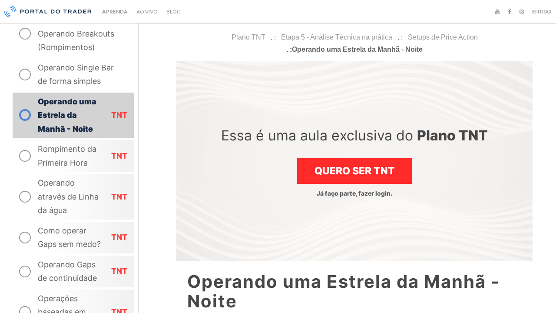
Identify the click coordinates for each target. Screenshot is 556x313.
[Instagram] (522, 11)
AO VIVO (147, 11)
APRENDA (115, 11)
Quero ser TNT (354, 171)
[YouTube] (497, 11)
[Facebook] (509, 11)
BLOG (173, 11)
